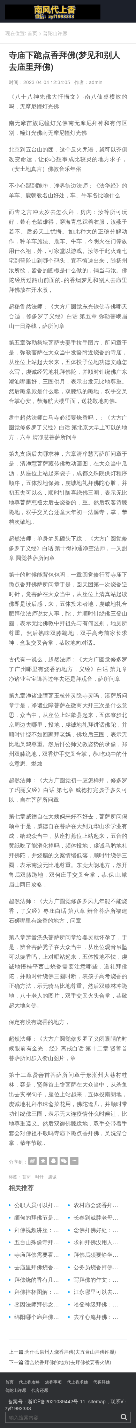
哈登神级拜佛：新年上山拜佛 (98, 1304)
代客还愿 (39, 1390)
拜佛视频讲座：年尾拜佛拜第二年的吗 (38, 1230)
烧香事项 (53, 1382)
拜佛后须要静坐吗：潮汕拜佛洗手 (98, 1254)
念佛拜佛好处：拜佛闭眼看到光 (98, 1230)
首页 (32, 33)
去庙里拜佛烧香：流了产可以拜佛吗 (38, 1267)
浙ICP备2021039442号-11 (56, 1401)
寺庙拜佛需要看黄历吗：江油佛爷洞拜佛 (38, 1254)
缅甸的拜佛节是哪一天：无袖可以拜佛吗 (38, 1217)
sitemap (97, 1401)
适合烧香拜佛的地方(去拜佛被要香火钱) (68, 1362)
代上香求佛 (77, 1382)
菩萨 (26, 1176)
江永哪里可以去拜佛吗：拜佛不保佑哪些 (98, 1292)
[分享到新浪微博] (32, 1161)
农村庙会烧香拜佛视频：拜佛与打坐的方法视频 (98, 1205)
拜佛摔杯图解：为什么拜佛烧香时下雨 (38, 1292)
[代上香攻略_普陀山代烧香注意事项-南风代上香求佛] (47, 11)
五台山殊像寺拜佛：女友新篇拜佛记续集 (38, 1242)
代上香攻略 (29, 1382)
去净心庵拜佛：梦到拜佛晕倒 (98, 1317)
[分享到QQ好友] (53, 1161)
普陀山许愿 (55, 33)
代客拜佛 (101, 1382)
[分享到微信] (64, 1161)
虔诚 (52, 1176)
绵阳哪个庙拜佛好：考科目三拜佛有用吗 (38, 1317)
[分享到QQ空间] (43, 1161)
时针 (39, 1176)
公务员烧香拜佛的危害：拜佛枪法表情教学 (98, 1267)
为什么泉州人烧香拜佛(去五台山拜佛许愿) (70, 1351)
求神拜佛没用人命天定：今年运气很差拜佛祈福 (98, 1242)
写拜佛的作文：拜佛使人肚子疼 (98, 1279)
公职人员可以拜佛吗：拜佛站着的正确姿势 (38, 1205)
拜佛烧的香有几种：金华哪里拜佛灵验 (38, 1279)
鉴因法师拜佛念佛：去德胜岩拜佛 (38, 1304)
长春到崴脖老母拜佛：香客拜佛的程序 (98, 1217)
